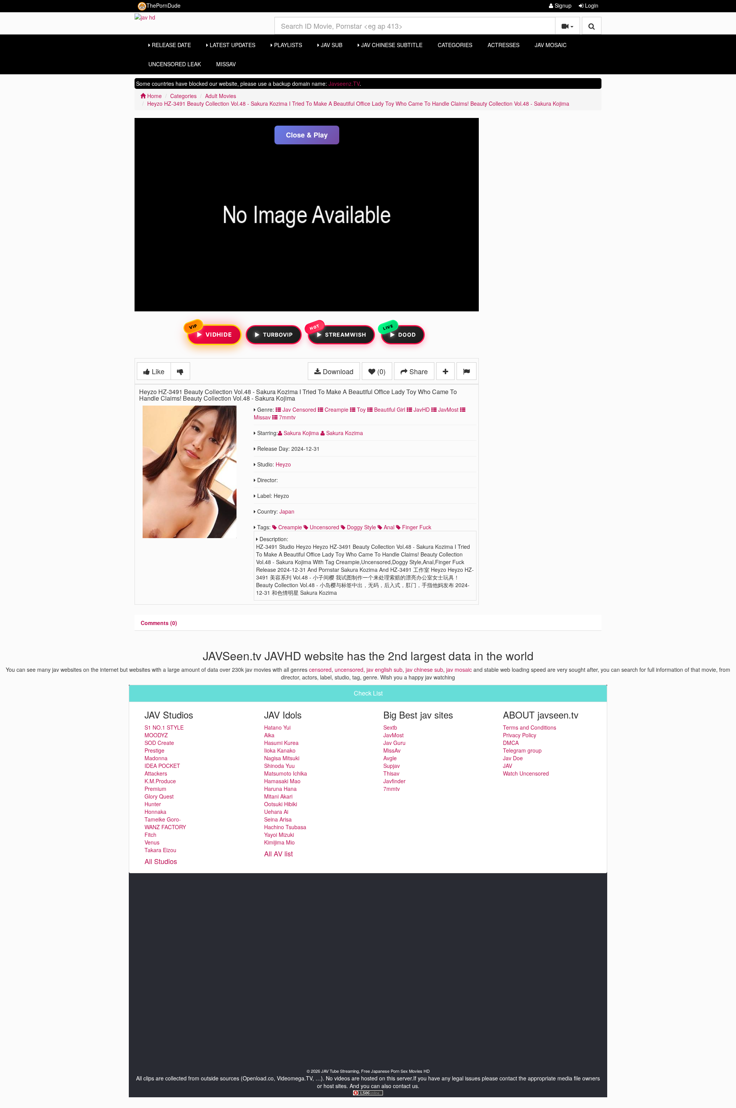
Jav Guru (394, 742)
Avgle (390, 758)
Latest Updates (231, 45)
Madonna (156, 758)
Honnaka (155, 811)
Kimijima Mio (279, 842)
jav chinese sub (424, 669)
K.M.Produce (160, 781)
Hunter (153, 804)
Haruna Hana (280, 788)
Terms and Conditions (529, 727)
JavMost (447, 409)
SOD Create (159, 742)
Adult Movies (220, 96)
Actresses (503, 45)
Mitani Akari (278, 796)
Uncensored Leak (174, 64)
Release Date (170, 45)
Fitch (150, 834)
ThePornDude (163, 5)
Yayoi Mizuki (279, 834)
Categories (455, 45)
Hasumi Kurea (281, 742)
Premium (155, 788)
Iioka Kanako (280, 750)
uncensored (323, 527)
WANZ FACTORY (165, 827)
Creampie (335, 409)
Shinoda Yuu (279, 765)
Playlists (287, 45)
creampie (289, 527)
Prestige (154, 750)
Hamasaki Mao (282, 781)
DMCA (511, 742)
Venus (152, 842)
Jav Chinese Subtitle (391, 45)
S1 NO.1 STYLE (164, 727)
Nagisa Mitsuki (281, 758)
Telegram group (522, 750)
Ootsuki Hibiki (280, 804)
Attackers (156, 773)
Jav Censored (298, 409)
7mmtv (287, 417)
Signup (562, 5)
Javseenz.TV (344, 83)
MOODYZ (156, 735)
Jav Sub (330, 45)
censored (320, 669)
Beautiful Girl (389, 409)
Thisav (391, 773)
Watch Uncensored (526, 773)
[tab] (159, 623)
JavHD (421, 409)
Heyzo (283, 464)
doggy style (360, 527)
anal (388, 527)
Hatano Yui (277, 727)
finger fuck (416, 527)
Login (590, 5)
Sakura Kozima (344, 433)
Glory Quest (159, 796)
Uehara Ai (276, 811)
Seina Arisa (278, 819)
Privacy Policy (519, 735)
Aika (269, 735)
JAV (507, 765)
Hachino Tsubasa (285, 827)
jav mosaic (459, 669)
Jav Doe (513, 758)
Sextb (390, 727)
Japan (286, 511)
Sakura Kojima (301, 433)
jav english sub (384, 669)
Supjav (391, 765)
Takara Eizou (160, 850)
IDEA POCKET (162, 765)
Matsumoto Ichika (285, 773)
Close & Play (307, 135)
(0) (380, 371)
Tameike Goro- (163, 819)
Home (154, 96)
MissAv (226, 64)
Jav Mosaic (551, 45)
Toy (360, 409)
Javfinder (394, 781)
